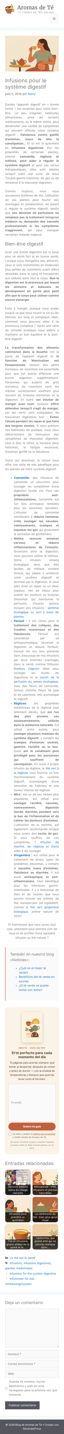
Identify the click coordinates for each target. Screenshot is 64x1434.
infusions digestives (37, 1263)
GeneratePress (32, 1428)
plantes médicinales (18, 1268)
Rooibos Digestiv (26, 668)
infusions (16, 1263)
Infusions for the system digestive (33, 1273)
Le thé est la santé (22, 1258)
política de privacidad (44, 1134)
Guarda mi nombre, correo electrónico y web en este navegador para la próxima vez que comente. (33, 1388)
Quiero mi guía (32, 1126)
